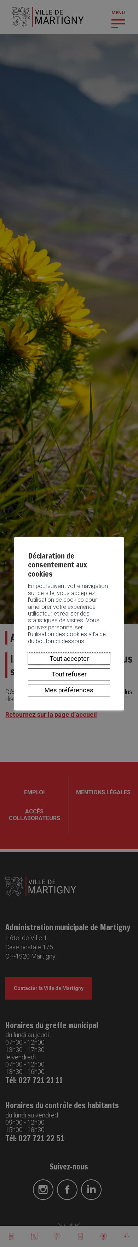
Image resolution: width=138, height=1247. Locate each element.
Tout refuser (69, 674)
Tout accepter (69, 658)
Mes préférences (69, 690)
